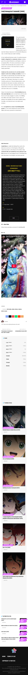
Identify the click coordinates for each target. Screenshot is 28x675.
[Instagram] (18, 321)
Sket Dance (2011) (5, 631)
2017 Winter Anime (22, 620)
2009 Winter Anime (6, 8)
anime (13, 309)
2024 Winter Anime (22, 627)
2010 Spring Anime (8, 545)
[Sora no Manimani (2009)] (14, 446)
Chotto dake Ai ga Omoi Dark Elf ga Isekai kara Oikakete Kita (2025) (13, 577)
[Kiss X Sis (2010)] (14, 534)
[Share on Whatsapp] (11, 27)
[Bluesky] (24, 321)
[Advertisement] (14, 127)
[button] (2, 2)
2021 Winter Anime (8, 485)
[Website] (11, 321)
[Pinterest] (19, 321)
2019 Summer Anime (8, 514)
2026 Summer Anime (8, 427)
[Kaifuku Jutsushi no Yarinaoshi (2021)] (14, 475)
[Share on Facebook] (4, 27)
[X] (15, 321)
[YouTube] (16, 321)
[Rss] (26, 321)
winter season (4, 311)
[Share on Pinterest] (9, 27)
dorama (16, 309)
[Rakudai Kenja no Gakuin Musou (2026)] (14, 417)
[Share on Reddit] (13, 27)
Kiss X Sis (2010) (6, 547)
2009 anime (9, 309)
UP (19, 667)
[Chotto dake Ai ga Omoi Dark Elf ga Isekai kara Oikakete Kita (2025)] (14, 563)
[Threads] (23, 321)
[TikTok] (21, 321)
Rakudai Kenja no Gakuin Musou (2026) (11, 430)
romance (20, 309)
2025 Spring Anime (8, 574)
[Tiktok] (14, 359)
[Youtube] (14, 355)
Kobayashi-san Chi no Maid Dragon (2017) (8, 619)
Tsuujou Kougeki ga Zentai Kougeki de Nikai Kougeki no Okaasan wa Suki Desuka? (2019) (13, 517)
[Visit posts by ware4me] (2, 321)
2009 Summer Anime (8, 456)
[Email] (15, 27)
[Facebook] (13, 321)
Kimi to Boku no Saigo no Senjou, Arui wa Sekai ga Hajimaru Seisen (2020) (10, 638)
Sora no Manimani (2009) (8, 459)
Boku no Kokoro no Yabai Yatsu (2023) (9, 625)
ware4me (6, 321)
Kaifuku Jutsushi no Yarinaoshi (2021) (11, 488)
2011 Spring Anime (22, 633)
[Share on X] (7, 27)
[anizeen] (14, 2)
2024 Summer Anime (22, 639)
